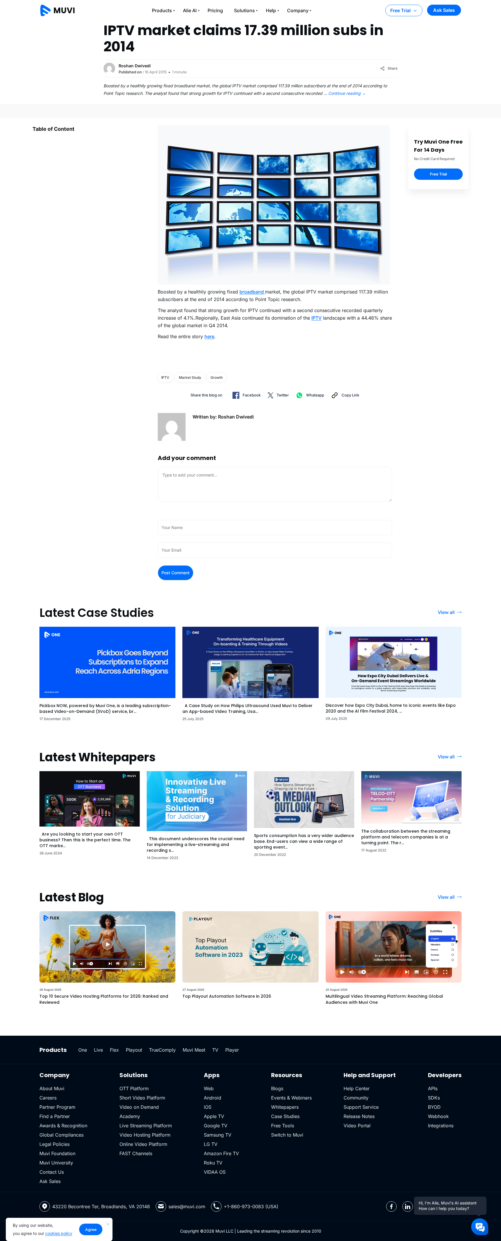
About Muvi (51, 1088)
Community (356, 1098)
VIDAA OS (215, 1172)
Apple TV (214, 1116)
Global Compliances (61, 1135)
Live (98, 1050)
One (82, 1050)
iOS (207, 1107)
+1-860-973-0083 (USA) (251, 1206)
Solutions (244, 10)
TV (215, 1050)
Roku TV (213, 1163)
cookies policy (58, 1233)
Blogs (277, 1088)
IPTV (316, 318)
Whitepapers (285, 1107)
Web (209, 1088)
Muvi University (56, 1163)
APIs (433, 1088)
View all (446, 612)
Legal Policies (54, 1144)
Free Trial (400, 10)
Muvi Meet (194, 1050)
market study (190, 377)
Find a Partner (54, 1116)
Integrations (440, 1125)
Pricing (215, 10)
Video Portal (357, 1125)
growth (216, 377)
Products (162, 10)
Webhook (438, 1116)
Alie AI (190, 10)
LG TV (210, 1144)
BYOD (434, 1107)
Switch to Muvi (287, 1135)
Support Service (361, 1107)
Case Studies (285, 1116)
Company (297, 10)
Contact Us (51, 1172)
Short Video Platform (142, 1098)
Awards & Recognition (63, 1125)
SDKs (434, 1098)
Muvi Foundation (57, 1153)
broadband (252, 292)
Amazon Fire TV (221, 1153)
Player (232, 1050)
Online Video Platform (143, 1144)
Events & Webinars (291, 1098)
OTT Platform (134, 1088)
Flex (114, 1050)
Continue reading (347, 93)
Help (271, 10)
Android (212, 1098)
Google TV (215, 1125)
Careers (48, 1098)
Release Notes (359, 1116)
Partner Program (57, 1107)
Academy (129, 1116)
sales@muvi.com (186, 1206)
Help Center (357, 1088)
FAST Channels (135, 1153)
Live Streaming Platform (145, 1125)
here (209, 336)
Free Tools (282, 1125)
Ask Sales (444, 10)
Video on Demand (139, 1107)
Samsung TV (217, 1135)
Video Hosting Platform (144, 1135)
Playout (134, 1050)
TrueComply (162, 1050)
